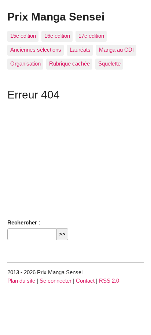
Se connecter (55, 281)
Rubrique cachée (69, 63)
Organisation (25, 63)
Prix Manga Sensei (55, 16)
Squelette (109, 63)
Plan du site (21, 281)
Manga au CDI (116, 49)
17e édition (91, 36)
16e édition (57, 36)
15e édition (23, 36)
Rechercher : (23, 222)
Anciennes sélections (35, 49)
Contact (85, 281)
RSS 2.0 (109, 281)
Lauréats (80, 49)
